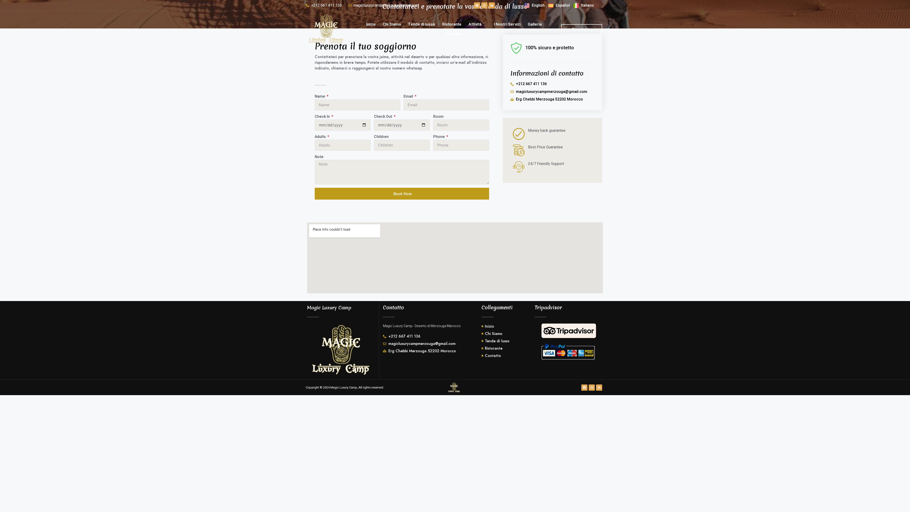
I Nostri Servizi (507, 24)
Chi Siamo (392, 24)
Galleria (535, 24)
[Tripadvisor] (492, 5)
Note (319, 157)
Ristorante (451, 24)
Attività (475, 24)
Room (438, 116)
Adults (321, 137)
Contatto (454, 34)
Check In (323, 116)
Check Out (383, 116)
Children (381, 137)
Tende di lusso (421, 24)
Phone (439, 137)
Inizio (371, 24)
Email (409, 96)
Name (320, 96)
